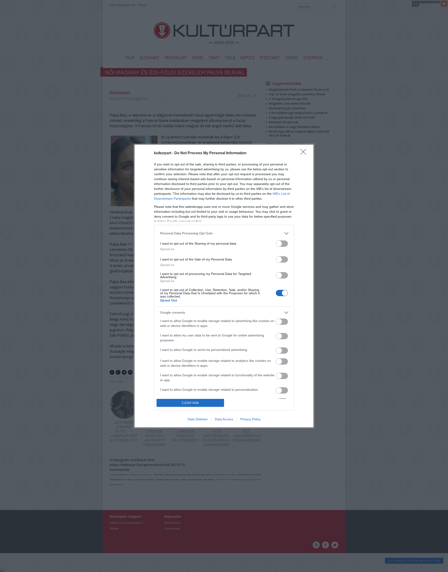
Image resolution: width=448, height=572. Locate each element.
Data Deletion (198, 419)
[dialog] (224, 286)
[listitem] (224, 233)
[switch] (282, 243)
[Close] (304, 153)
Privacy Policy (250, 419)
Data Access (224, 419)
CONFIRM (190, 403)
